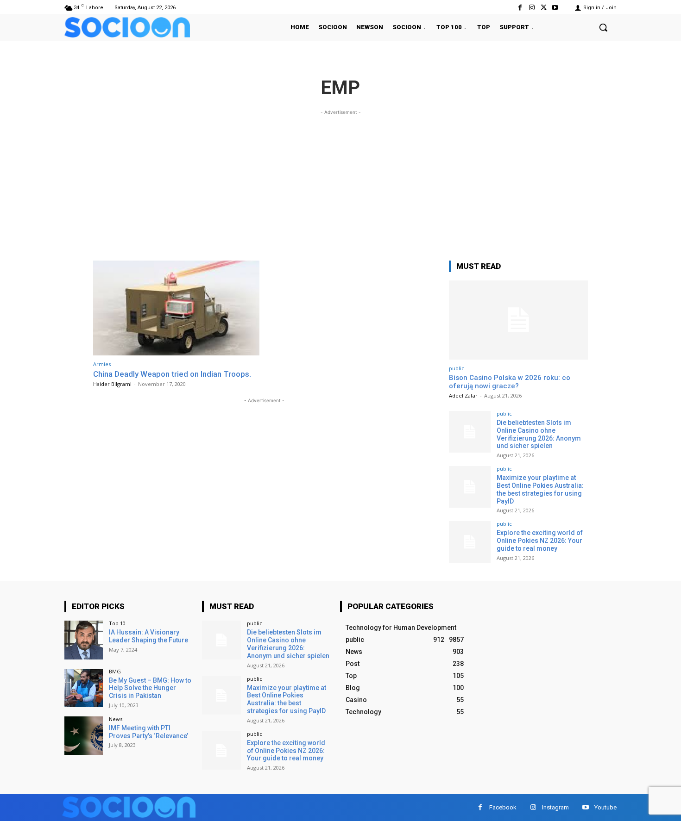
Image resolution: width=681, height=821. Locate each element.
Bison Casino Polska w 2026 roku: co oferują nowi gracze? (509, 381)
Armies (102, 364)
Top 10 (117, 623)
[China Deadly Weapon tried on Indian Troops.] (176, 308)
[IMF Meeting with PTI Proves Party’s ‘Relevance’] (83, 735)
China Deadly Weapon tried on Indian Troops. (172, 374)
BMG (115, 671)
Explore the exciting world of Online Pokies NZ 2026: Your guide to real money (540, 540)
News (115, 718)
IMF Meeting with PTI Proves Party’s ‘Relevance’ (148, 732)
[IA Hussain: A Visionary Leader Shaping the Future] (83, 640)
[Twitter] (543, 7)
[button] (603, 27)
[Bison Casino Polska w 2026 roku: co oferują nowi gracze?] (518, 320)
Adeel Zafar (463, 395)
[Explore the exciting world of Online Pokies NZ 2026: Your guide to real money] (470, 542)
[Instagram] (531, 7)
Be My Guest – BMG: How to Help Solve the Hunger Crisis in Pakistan (150, 688)
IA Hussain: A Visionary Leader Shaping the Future (148, 636)
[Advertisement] (340, 182)
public (456, 368)
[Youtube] (555, 7)
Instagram (555, 807)
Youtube (605, 807)
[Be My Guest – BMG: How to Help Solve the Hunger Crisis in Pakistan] (83, 688)
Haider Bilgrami (112, 383)
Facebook (503, 807)
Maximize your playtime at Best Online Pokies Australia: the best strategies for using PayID (540, 489)
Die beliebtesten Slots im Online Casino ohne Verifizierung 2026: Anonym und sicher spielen (539, 434)
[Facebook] (520, 7)
